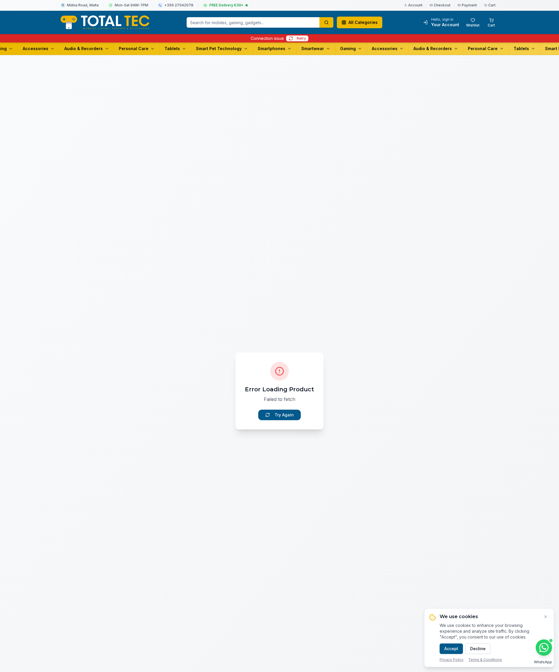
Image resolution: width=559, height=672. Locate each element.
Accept (451, 648)
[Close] (545, 616)
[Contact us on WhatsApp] (544, 647)
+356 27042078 (178, 5)
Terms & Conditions (485, 659)
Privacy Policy (452, 659)
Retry (301, 38)
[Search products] (326, 22)
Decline (478, 648)
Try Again (284, 414)
